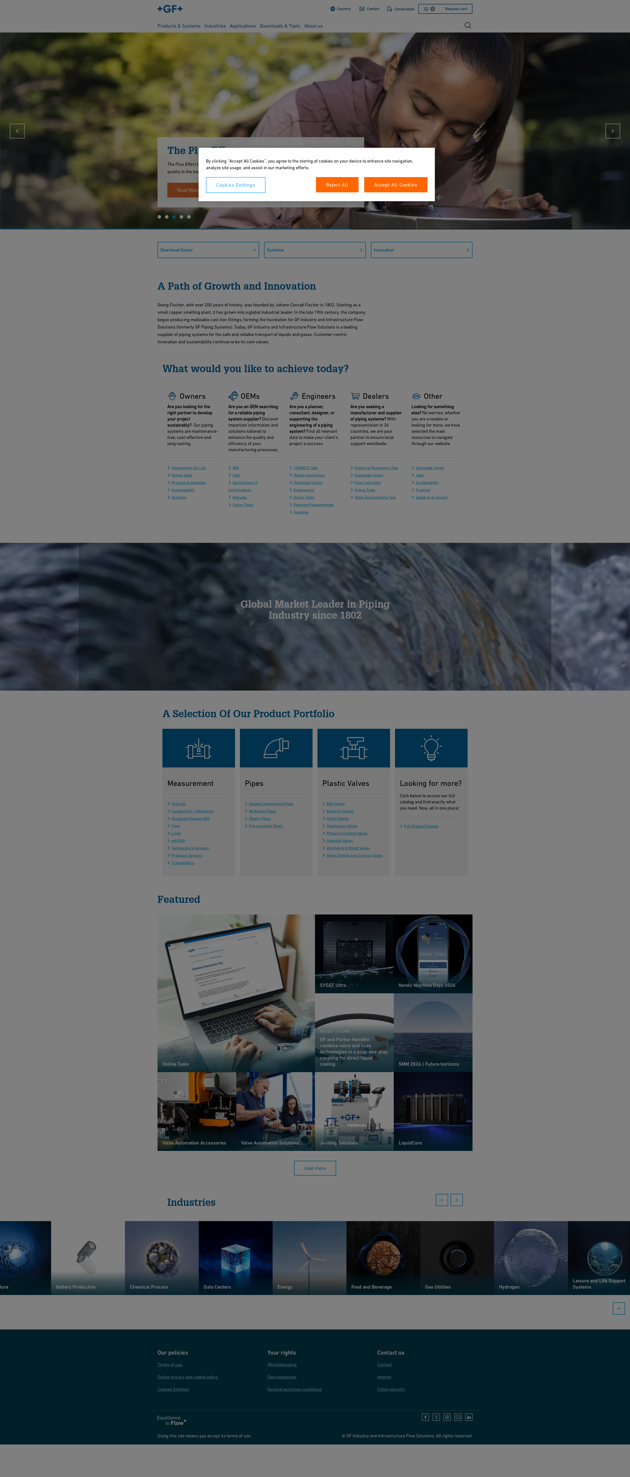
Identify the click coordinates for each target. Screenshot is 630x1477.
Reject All (337, 184)
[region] (317, 174)
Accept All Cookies (395, 184)
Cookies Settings (235, 185)
